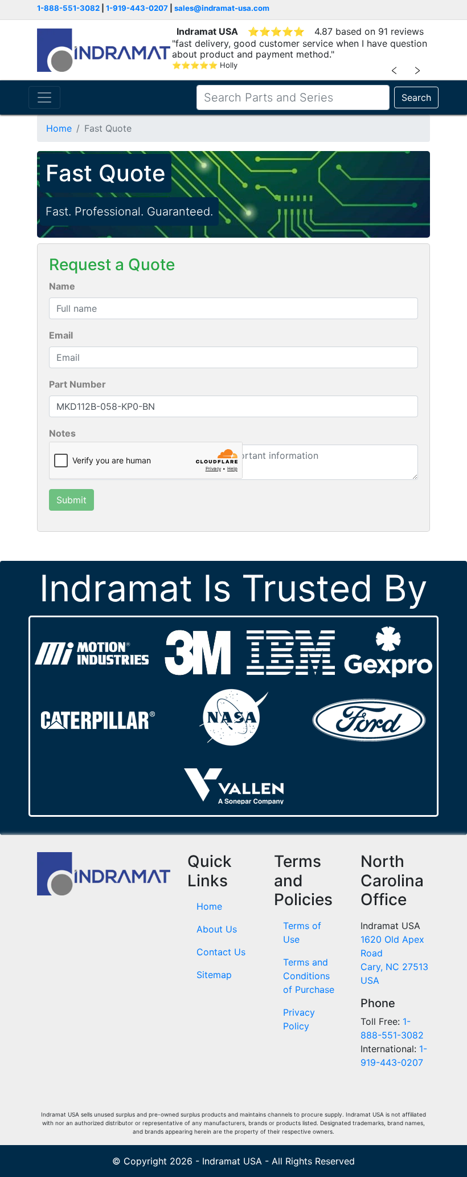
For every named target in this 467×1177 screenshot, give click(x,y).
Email (61, 335)
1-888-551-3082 (68, 8)
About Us (216, 929)
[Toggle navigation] (44, 97)
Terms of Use (302, 932)
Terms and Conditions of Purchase (308, 975)
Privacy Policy (299, 1019)
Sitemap (214, 974)
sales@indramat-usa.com (221, 8)
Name (62, 286)
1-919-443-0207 (137, 8)
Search (416, 97)
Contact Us (220, 952)
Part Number (77, 384)
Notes (62, 433)
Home (59, 128)
